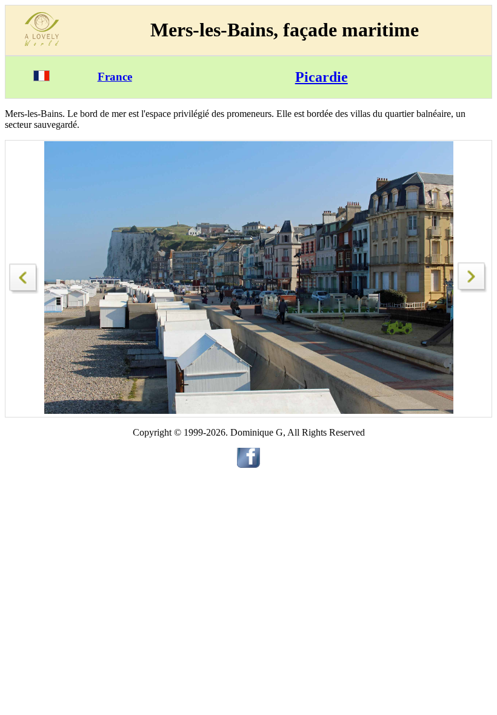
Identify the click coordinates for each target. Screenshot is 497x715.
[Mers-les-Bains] (24, 275)
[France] (41, 78)
